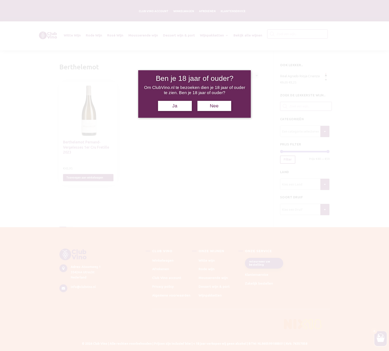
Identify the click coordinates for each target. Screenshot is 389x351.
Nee (214, 106)
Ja (174, 106)
